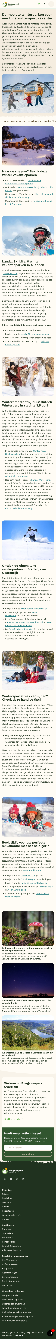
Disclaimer (7, 1198)
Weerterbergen (9, 1272)
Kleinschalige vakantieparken (17, 1312)
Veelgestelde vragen (12, 1215)
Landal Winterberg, (41, 480)
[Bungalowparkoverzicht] (10, 4)
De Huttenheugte (11, 1281)
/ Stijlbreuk (18, 1335)
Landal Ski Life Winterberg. (19, 508)
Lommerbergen (10, 1277)
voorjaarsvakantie (17, 890)
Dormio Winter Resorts (20, 629)
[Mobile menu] (51, 4)
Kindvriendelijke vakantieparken (18, 1316)
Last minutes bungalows (14, 1320)
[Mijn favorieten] (40, 4)
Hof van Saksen (10, 1264)
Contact (6, 1219)
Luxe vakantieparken (12, 1299)
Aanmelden (28, 1154)
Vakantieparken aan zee (14, 1308)
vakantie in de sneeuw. (16, 476)
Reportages (8, 1211)
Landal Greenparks (11, 1246)
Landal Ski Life (34, 121)
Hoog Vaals (7, 1268)
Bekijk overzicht (12, 1119)
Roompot (7, 1229)
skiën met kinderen (32, 870)
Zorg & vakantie (10, 1295)
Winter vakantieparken (14, 121)
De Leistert (7, 1285)
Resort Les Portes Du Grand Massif (25, 622)
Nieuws (5, 1206)
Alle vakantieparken (12, 1250)
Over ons (6, 1202)
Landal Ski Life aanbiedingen (35, 334)
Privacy (5, 1194)
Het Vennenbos (9, 1260)
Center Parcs (8, 1242)
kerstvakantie (46, 886)
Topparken (7, 1233)
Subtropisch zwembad (13, 1304)
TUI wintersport (29, 879)
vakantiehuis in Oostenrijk (34, 608)
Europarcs (7, 1237)
